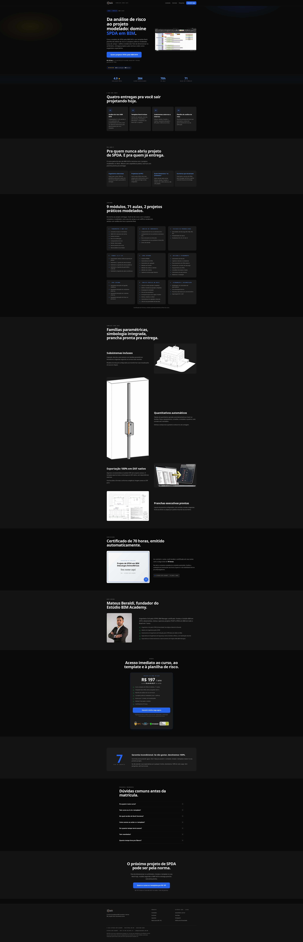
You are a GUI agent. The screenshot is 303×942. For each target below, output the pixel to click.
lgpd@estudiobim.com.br (141, 930)
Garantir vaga (191, 3)
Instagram (178, 918)
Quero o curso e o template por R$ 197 (151, 885)
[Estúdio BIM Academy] (128, 910)
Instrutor (174, 3)
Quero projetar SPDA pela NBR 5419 (124, 55)
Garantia (154, 918)
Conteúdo (167, 3)
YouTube (177, 915)
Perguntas (181, 3)
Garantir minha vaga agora (151, 710)
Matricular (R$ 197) (157, 920)
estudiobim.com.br (180, 912)
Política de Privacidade (181, 920)
